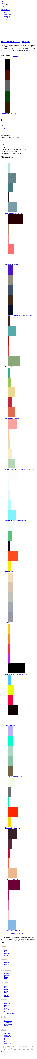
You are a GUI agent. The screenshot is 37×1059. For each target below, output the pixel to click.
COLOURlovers (5, 10)
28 (29, 520)
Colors (6, 950)
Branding (7, 1003)
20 (18, 623)
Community (7, 14)
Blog (5, 978)
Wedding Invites (9, 1013)
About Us (7, 1035)
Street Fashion (8, 1010)
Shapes (6, 955)
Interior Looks (8, 1006)
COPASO (7, 1026)
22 (21, 776)
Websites (6, 1011)
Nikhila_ (16, 264)
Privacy (6, 1038)
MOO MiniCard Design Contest (15, 41)
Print (5, 992)
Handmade (7, 1005)
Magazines (7, 1008)
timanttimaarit (24, 315)
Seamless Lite (8, 1021)
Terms (6, 1040)
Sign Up (3, 3)
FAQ (5, 1041)
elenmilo (12, 623)
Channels (7, 16)
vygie (17, 213)
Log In (3, 1)
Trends (6, 18)
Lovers (6, 977)
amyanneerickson (18, 674)
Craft (5, 986)
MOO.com (28, 50)
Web (5, 994)
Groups (6, 975)
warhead (16, 418)
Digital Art (7, 988)
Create (2, 8)
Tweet (2, 144)
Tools (5, 19)
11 (20, 930)
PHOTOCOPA (8, 1024)
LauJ (11, 571)
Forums (6, 973)
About (3, 1029)
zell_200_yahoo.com (24, 469)
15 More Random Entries (18, 933)
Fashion (6, 989)
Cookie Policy (8, 1043)
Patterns (6, 953)
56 (18, 879)
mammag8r (15, 56)
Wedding (6, 996)
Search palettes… (6, 5)
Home (6, 991)
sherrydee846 (22, 520)
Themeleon (7, 1022)
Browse (6, 13)
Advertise (7, 1033)
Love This (4, 129)
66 (33, 469)
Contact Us (7, 1036)
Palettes (6, 952)
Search (3, 6)
